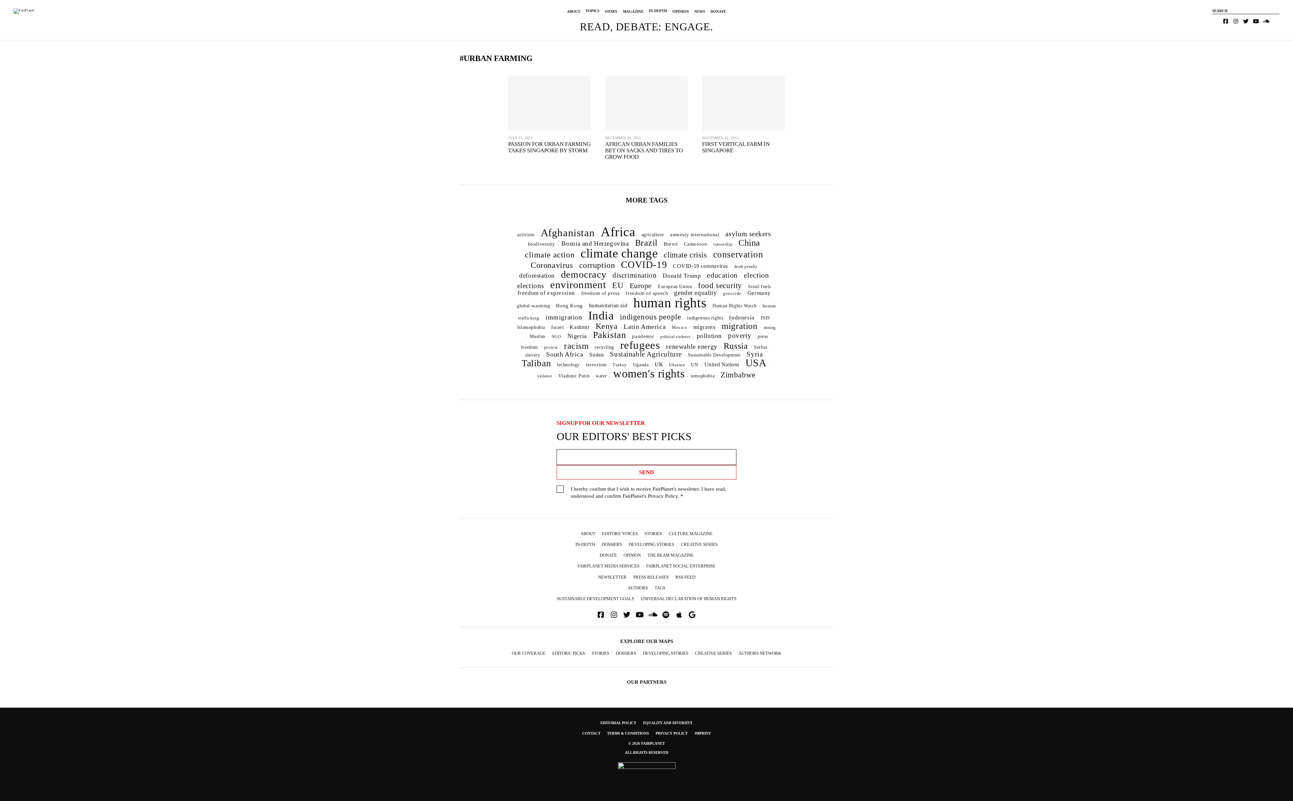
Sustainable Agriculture (646, 354)
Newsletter (612, 577)
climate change (619, 253)
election (756, 275)
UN (694, 364)
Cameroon (695, 244)
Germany (759, 293)
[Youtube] (1256, 21)
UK (659, 364)
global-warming (533, 305)
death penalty (746, 266)
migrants (704, 327)
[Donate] (1215, 21)
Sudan (596, 355)
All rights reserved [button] (646, 752)
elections (530, 286)
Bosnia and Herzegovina (595, 243)
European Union (675, 286)
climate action (549, 254)
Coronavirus (552, 265)
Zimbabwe (738, 375)
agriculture (652, 234)
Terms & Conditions (628, 733)
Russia (736, 346)
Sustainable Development (714, 355)
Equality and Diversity (668, 723)
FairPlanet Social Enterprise (681, 565)
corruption (597, 265)
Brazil (646, 243)
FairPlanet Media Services (608, 565)
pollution (709, 335)
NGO (556, 336)
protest (551, 347)
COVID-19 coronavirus (700, 266)
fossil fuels (759, 286)
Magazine (633, 11)
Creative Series (699, 544)
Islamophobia (531, 327)
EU (617, 285)
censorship (722, 244)
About (573, 11)
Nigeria (577, 336)
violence (544, 376)
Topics (592, 11)
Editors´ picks (568, 653)
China (749, 243)
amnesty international (694, 234)
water (601, 375)
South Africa (564, 354)
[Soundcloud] (1266, 21)
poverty (740, 336)
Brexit (671, 244)
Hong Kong (569, 305)
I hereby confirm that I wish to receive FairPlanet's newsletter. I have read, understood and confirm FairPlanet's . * (648, 492)
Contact (591, 733)
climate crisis (685, 255)
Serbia (760, 347)
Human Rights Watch (734, 305)
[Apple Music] (679, 614)
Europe (641, 285)
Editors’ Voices (620, 533)
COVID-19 (644, 264)
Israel (557, 327)
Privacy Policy (663, 496)
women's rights (649, 373)
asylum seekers (748, 234)
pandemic (643, 336)
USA (756, 363)
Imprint (703, 733)
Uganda (641, 364)
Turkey (619, 364)
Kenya (607, 326)
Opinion (680, 11)
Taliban (536, 363)
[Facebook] (1225, 21)
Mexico (679, 327)
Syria (755, 354)
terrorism (596, 364)
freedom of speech (647, 293)
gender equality (695, 292)
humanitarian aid (608, 305)
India (601, 315)
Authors (638, 587)
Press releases (651, 577)
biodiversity (541, 244)
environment (578, 284)
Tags (660, 587)
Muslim (537, 336)
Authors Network (759, 653)
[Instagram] (1235, 21)
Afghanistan (568, 233)
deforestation (537, 275)
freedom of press (600, 293)
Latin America (645, 326)
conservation (738, 254)
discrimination (634, 275)
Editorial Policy (618, 723)
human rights (669, 302)
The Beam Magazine (671, 555)
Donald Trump (682, 275)
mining (770, 327)
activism (526, 234)
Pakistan (609, 335)
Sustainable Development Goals (595, 598)
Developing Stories (651, 544)
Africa (618, 231)
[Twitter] (1245, 21)
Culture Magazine (690, 533)
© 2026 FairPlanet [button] (646, 743)
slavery (532, 355)
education (722, 275)
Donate (718, 11)
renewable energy (691, 346)
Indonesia (741, 317)
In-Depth (658, 11)
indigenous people (650, 316)
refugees (640, 345)
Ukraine (677, 365)
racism (576, 346)
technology (568, 364)
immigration (563, 317)
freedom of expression (546, 293)
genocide (732, 293)
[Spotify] (666, 614)
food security (720, 285)
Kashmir (579, 327)
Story (611, 11)
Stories (653, 533)
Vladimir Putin (574, 375)
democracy (583, 274)
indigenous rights (705, 317)
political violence (675, 336)
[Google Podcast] (692, 614)
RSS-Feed (685, 577)
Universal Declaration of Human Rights (688, 598)
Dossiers (612, 544)
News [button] (699, 11)
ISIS (765, 317)
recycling (604, 347)
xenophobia (703, 375)
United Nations (721, 364)
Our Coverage (528, 653)
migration (739, 326)
